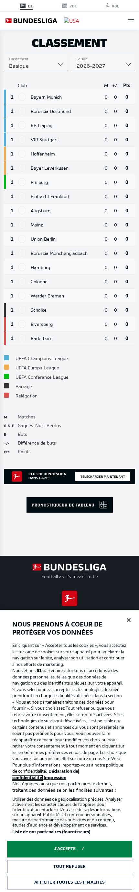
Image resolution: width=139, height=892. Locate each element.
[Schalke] (22, 310)
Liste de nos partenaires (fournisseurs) (51, 832)
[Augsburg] (22, 210)
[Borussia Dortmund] (22, 111)
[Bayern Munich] (22, 96)
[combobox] (35, 66)
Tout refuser (69, 867)
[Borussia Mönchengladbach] (22, 253)
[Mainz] (22, 224)
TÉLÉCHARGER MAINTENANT (102, 476)
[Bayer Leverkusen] (22, 168)
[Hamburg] (22, 267)
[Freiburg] (22, 182)
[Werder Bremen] (22, 295)
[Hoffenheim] (22, 153)
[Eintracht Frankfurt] (22, 196)
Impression (55, 778)
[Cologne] (22, 281)
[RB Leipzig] (22, 125)
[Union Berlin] (22, 239)
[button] (131, 21)
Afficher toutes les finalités (69, 882)
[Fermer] (129, 620)
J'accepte (65, 849)
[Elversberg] (22, 324)
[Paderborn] (22, 338)
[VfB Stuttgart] (22, 139)
